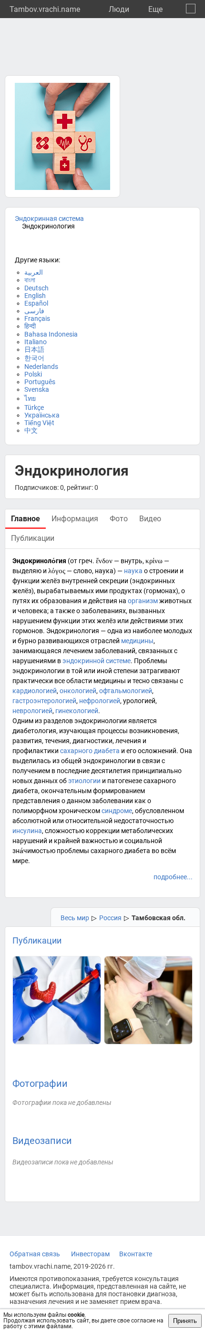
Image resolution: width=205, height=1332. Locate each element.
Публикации (37, 940)
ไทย (30, 398)
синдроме (117, 811)
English (35, 295)
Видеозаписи (42, 1140)
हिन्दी (30, 326)
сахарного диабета (90, 751)
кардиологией (34, 691)
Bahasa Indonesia (51, 334)
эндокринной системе (96, 661)
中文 (31, 430)
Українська (42, 415)
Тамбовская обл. (158, 918)
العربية (33, 272)
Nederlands (41, 366)
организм (143, 601)
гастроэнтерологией (44, 701)
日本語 (34, 349)
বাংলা (29, 280)
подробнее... (173, 877)
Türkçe (34, 407)
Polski (33, 374)
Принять (185, 1320)
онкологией (78, 691)
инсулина (27, 831)
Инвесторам (90, 1254)
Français (37, 318)
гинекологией (76, 711)
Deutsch (36, 288)
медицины (137, 641)
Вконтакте (135, 1254)
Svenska (36, 389)
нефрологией (99, 701)
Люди (119, 9)
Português (39, 382)
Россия (110, 918)
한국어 (34, 358)
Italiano (35, 342)
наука (133, 571)
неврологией (32, 711)
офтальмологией (125, 691)
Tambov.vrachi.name (45, 9)
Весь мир (75, 918)
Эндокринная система (49, 218)
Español (36, 303)
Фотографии (40, 1083)
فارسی (34, 311)
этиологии (84, 781)
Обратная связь (35, 1254)
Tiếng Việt (39, 423)
